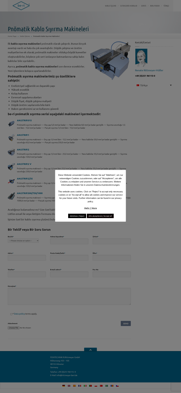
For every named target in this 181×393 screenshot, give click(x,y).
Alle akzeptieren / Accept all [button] (100, 216)
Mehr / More (90, 208)
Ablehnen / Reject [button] (77, 216)
